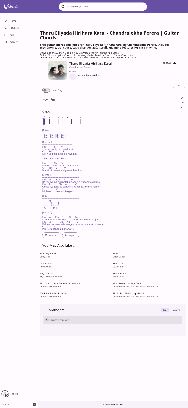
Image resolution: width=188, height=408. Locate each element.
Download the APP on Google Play (59, 52)
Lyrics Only (57, 90)
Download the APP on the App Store (99, 52)
